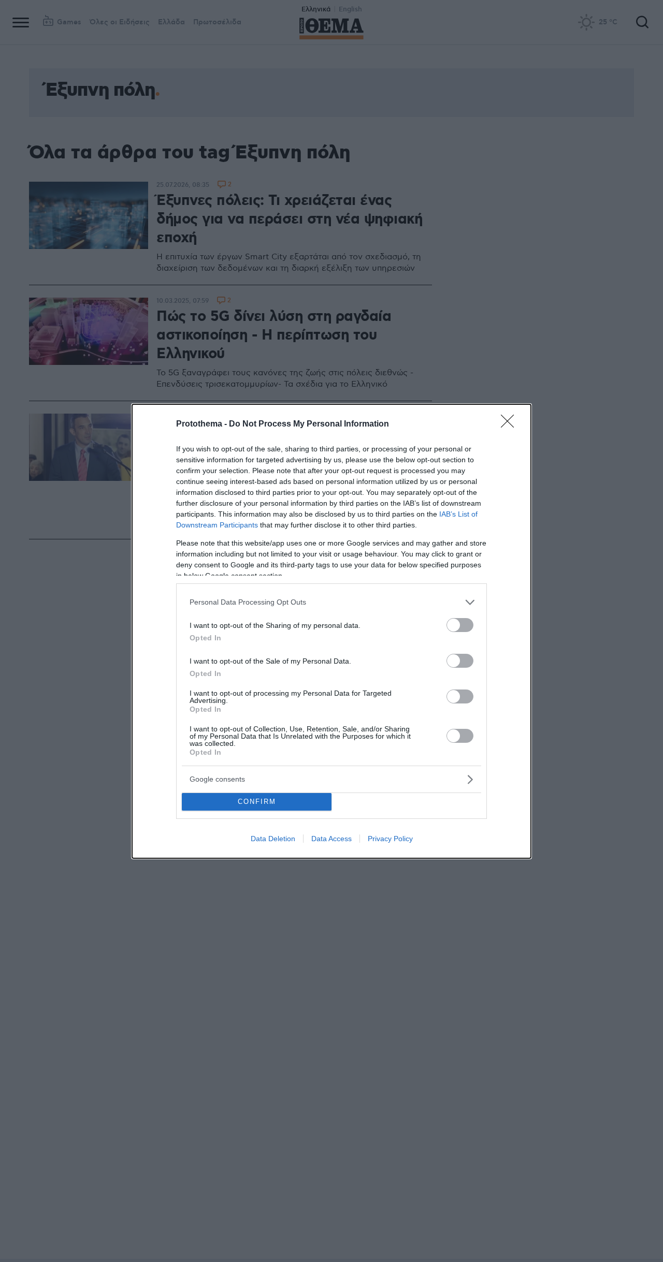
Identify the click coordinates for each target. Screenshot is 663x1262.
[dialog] (331, 631)
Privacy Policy (390, 838)
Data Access (331, 838)
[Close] (511, 424)
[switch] (459, 625)
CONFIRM (257, 801)
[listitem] (331, 602)
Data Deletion (273, 838)
